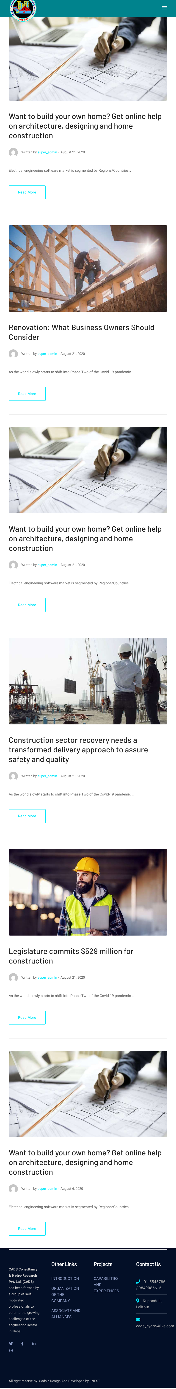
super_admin (47, 152)
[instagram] (11, 1350)
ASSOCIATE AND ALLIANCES (65, 1313)
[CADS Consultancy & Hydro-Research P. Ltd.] (23, 7)
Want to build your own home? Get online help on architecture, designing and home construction (85, 125)
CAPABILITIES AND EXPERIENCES (106, 1284)
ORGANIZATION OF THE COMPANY (65, 1294)
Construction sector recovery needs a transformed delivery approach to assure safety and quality (78, 749)
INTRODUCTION (65, 1278)
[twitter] (11, 1343)
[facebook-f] (22, 1343)
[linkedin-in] (34, 1343)
